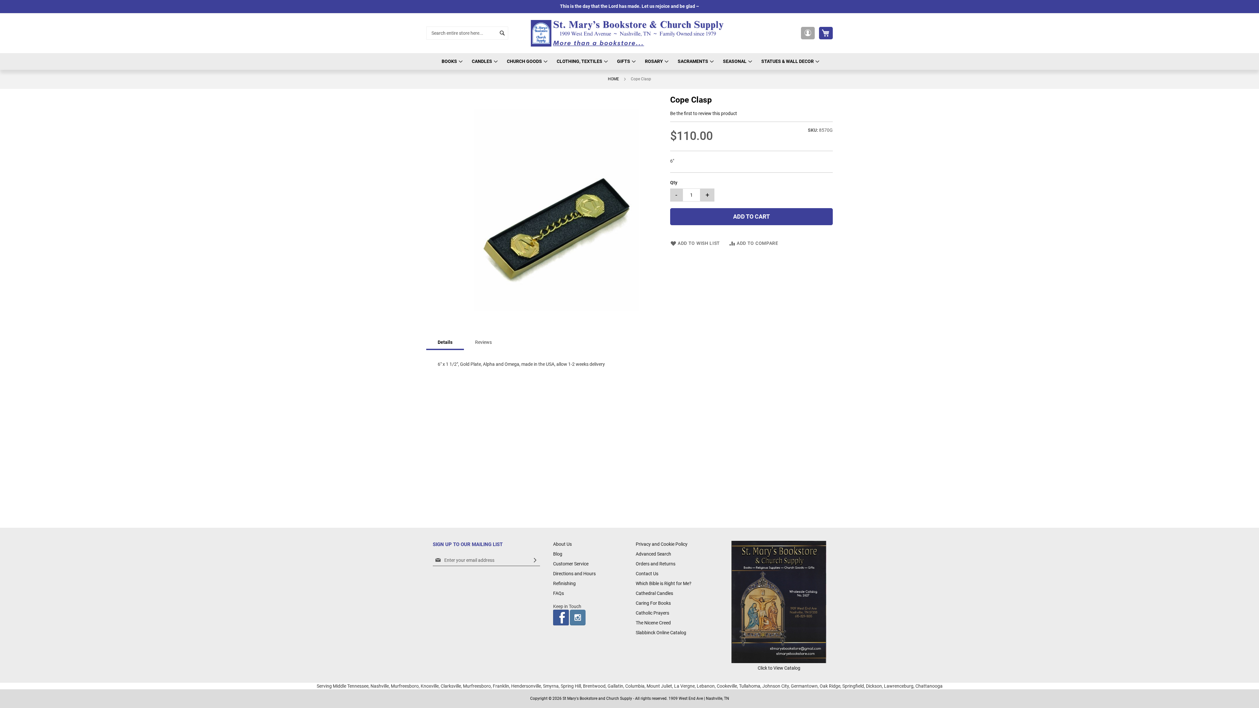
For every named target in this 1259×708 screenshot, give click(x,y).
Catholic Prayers (652, 613)
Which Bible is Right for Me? (663, 583)
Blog (557, 554)
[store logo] (629, 33)
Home (613, 79)
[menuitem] (451, 61)
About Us (562, 544)
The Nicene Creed (653, 622)
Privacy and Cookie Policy (662, 544)
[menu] (629, 61)
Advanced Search (653, 554)
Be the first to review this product (703, 113)
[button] (808, 33)
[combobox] (467, 33)
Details (445, 342)
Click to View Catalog (779, 668)
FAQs (558, 593)
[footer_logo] (778, 661)
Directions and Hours (574, 573)
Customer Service (571, 563)
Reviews (483, 342)
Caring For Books (653, 603)
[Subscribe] (535, 560)
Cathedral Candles (654, 593)
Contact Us (647, 573)
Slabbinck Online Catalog (661, 632)
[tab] (445, 342)
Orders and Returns (655, 563)
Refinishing (564, 583)
